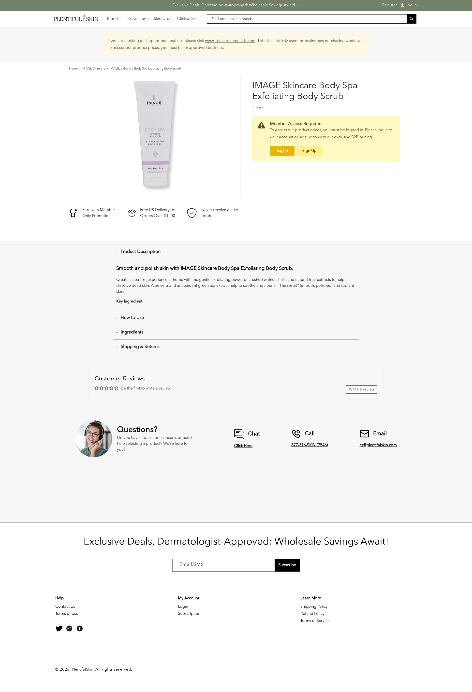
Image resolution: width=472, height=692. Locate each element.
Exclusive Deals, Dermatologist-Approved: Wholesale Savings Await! (234, 5)
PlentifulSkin (82, 670)
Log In (282, 151)
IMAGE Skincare (93, 69)
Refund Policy (312, 614)
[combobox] (312, 19)
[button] (114, 19)
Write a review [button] (362, 389)
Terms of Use (66, 614)
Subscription (189, 614)
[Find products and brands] (411, 18)
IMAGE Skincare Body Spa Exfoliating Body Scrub (145, 69)
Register (389, 5)
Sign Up (309, 151)
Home (73, 69)
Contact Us (65, 607)
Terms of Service (315, 621)
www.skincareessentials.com (230, 41)
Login (183, 607)
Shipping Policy (314, 607)
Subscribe (287, 565)
